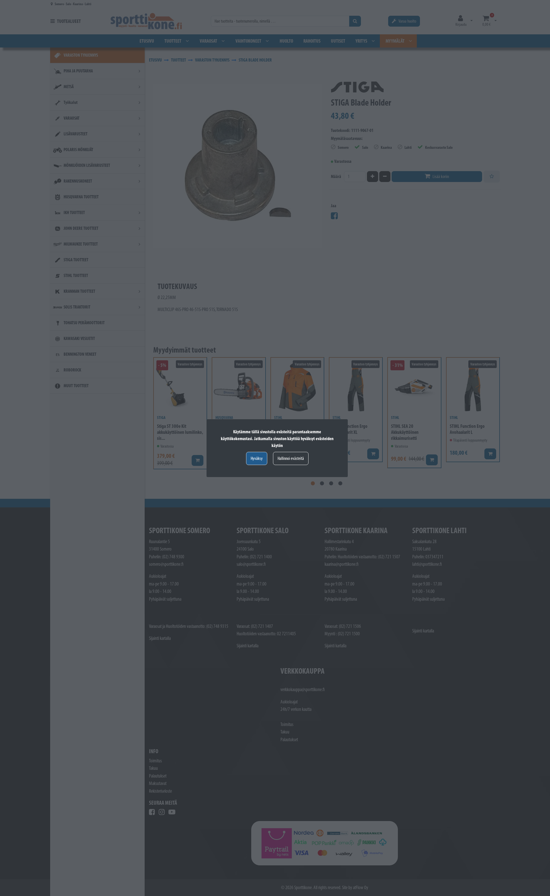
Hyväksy (257, 458)
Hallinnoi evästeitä (291, 458)
